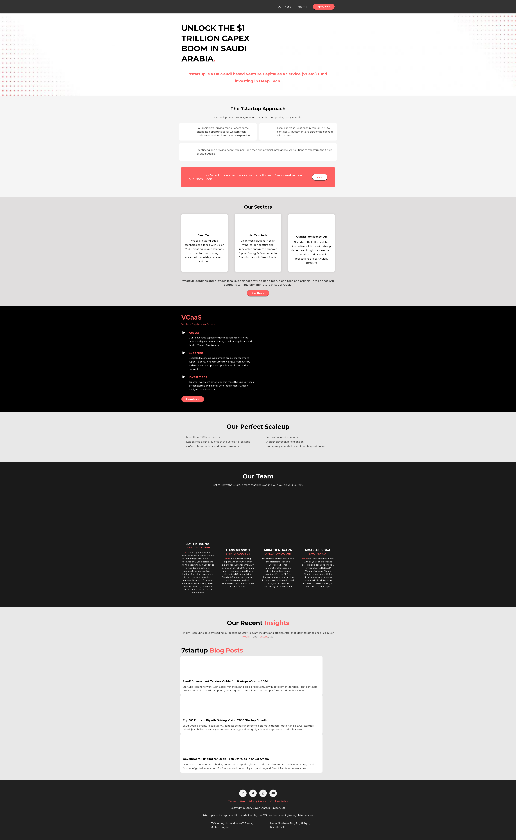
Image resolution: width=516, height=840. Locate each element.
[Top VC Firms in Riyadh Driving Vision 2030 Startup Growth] (203, 706)
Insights (276, 622)
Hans (227, 558)
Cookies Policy (279, 801)
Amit (186, 552)
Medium (247, 636)
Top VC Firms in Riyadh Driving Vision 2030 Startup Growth (225, 720)
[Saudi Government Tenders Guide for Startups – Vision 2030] (203, 668)
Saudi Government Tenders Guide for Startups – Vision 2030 (225, 681)
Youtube (263, 636)
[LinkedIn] (243, 793)
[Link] (195, 7)
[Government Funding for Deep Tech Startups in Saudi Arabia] (203, 745)
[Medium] (263, 793)
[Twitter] (253, 793)
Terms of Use (236, 801)
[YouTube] (273, 793)
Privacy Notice (257, 801)
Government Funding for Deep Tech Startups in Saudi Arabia (226, 759)
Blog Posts (226, 650)
